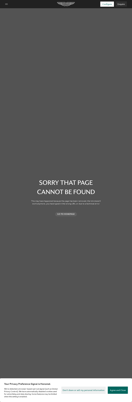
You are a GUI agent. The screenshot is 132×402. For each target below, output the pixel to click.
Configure (107, 4)
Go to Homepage (66, 214)
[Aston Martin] (66, 4)
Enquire (121, 4)
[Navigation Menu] (6, 4)
